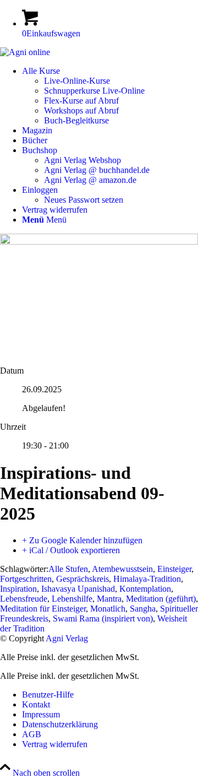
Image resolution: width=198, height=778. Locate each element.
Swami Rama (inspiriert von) (103, 618)
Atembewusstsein (122, 569)
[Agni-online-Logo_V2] (25, 52)
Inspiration (18, 588)
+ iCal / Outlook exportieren (71, 550)
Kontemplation (145, 588)
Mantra (109, 598)
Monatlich (107, 608)
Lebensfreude (23, 598)
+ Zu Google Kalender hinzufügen (82, 540)
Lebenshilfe (72, 598)
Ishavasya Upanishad (78, 588)
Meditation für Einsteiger (43, 608)
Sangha (143, 608)
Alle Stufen (68, 569)
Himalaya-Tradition (147, 579)
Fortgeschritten (26, 579)
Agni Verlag (67, 638)
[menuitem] (110, 96)
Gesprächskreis (82, 579)
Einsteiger (174, 569)
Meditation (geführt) (161, 598)
